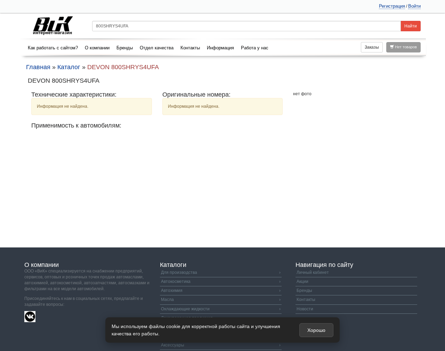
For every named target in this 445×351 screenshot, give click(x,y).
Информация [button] (220, 47)
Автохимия (221, 290)
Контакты (190, 47)
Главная (38, 67)
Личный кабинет (313, 272)
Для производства (221, 272)
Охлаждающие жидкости (221, 309)
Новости (305, 309)
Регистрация (392, 6)
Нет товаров (405, 47)
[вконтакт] (29, 316)
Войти (414, 6)
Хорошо (316, 330)
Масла (221, 299)
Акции (302, 281)
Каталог (68, 67)
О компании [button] (97, 47)
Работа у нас (254, 47)
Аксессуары (221, 345)
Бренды (124, 47)
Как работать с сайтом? (53, 47)
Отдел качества (156, 47)
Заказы (372, 47)
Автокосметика (221, 281)
